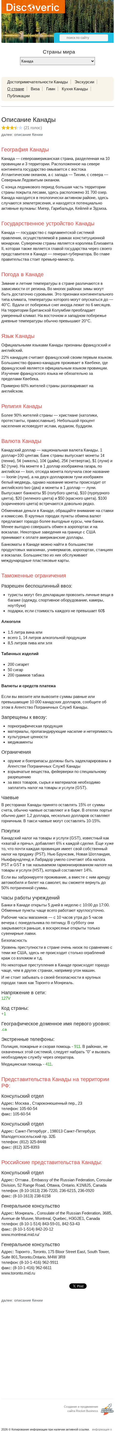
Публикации (18, 96)
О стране (15, 89)
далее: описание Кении (22, 134)
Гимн (50, 89)
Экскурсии (84, 82)
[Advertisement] (57, 1349)
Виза (35, 89)
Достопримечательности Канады (37, 82)
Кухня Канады (75, 89)
